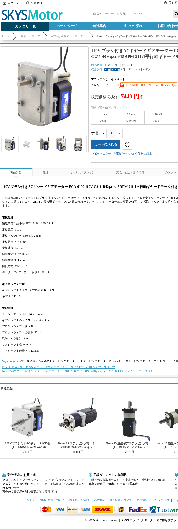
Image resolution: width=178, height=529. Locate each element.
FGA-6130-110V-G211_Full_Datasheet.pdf (151, 85)
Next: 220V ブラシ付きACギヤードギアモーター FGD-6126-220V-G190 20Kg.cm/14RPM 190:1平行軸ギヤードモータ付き (77, 371)
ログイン (13, 3)
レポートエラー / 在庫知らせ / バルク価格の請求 (121, 153)
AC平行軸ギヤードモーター (68, 36)
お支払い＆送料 (79, 500)
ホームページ (66, 26)
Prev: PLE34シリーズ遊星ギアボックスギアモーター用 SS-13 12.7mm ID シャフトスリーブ (58, 367)
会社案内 (99, 26)
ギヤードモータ (30, 36)
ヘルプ (30, 500)
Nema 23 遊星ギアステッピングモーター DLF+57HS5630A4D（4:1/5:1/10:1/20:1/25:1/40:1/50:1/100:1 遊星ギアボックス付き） (128, 449)
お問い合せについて (52, 500)
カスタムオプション (82, 172)
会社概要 (142, 500)
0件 (123, 69)
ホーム (5, 36)
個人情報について (120, 500)
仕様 (45, 172)
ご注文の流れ (132, 26)
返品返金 (99, 500)
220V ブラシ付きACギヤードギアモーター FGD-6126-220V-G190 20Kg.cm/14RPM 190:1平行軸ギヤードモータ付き (27, 449)
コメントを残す (142, 69)
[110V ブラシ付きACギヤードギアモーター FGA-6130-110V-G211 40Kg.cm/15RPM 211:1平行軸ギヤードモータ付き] (44, 91)
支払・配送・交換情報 (130, 172)
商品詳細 (16, 172)
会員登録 (36, 3)
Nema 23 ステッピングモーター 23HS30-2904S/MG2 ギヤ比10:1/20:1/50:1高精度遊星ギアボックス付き (78, 449)
